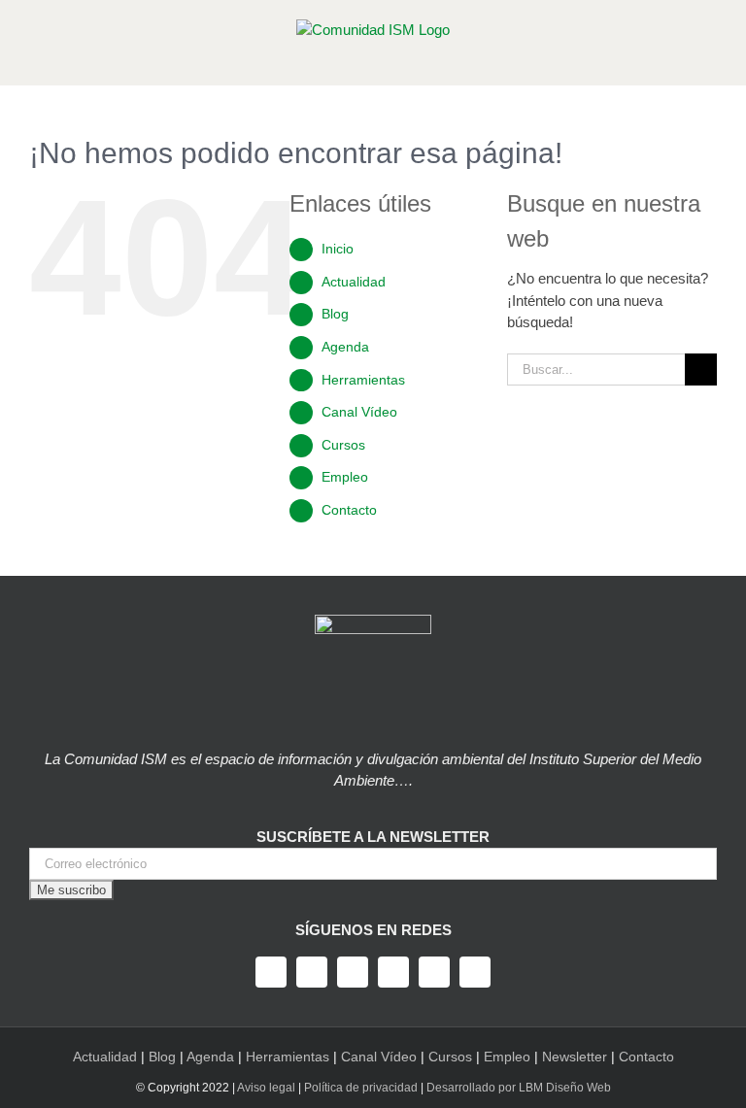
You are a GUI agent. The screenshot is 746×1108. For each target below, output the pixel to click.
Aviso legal (266, 1087)
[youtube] (393, 972)
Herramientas (363, 379)
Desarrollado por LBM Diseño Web (518, 1087)
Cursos (343, 445)
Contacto (349, 510)
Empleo (345, 477)
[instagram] (352, 972)
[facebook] (271, 972)
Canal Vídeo (359, 412)
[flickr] (475, 972)
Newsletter (574, 1056)
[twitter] (311, 972)
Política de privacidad (361, 1087)
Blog (335, 313)
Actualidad (354, 281)
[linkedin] (434, 972)
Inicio (338, 248)
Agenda (345, 346)
